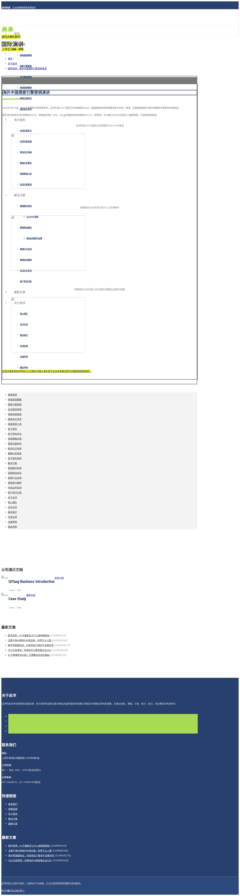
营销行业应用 (15, 477)
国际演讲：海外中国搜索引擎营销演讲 (27, 68)
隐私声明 (24, 368)
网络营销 (12, 394)
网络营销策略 (26, 55)
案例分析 (30, 595)
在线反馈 (12, 517)
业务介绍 (59, 577)
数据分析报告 (15, 453)
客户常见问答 (26, 281)
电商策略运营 (15, 438)
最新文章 (19, 292)
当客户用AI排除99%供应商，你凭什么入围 (29, 640)
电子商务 (19, 119)
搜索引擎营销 (15, 404)
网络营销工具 (15, 424)
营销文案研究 (26, 98)
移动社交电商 (15, 448)
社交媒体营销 (26, 77)
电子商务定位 (15, 433)
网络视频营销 (26, 88)
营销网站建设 (15, 473)
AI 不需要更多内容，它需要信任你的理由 (28, 655)
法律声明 (24, 357)
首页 (17, 33)
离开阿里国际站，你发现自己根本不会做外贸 (31, 645)
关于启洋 (12, 63)
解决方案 (19, 195)
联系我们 (12, 512)
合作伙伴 (12, 507)
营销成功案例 (15, 482)
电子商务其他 (15, 458)
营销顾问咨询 (26, 206)
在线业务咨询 (26, 271)
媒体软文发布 (15, 419)
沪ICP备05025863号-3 (12, 890)
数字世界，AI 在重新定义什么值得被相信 (28, 635)
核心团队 (12, 502)
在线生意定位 (26, 131)
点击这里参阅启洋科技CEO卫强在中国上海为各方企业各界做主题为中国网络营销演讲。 (46, 371)
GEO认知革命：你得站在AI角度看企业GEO (29, 650)
